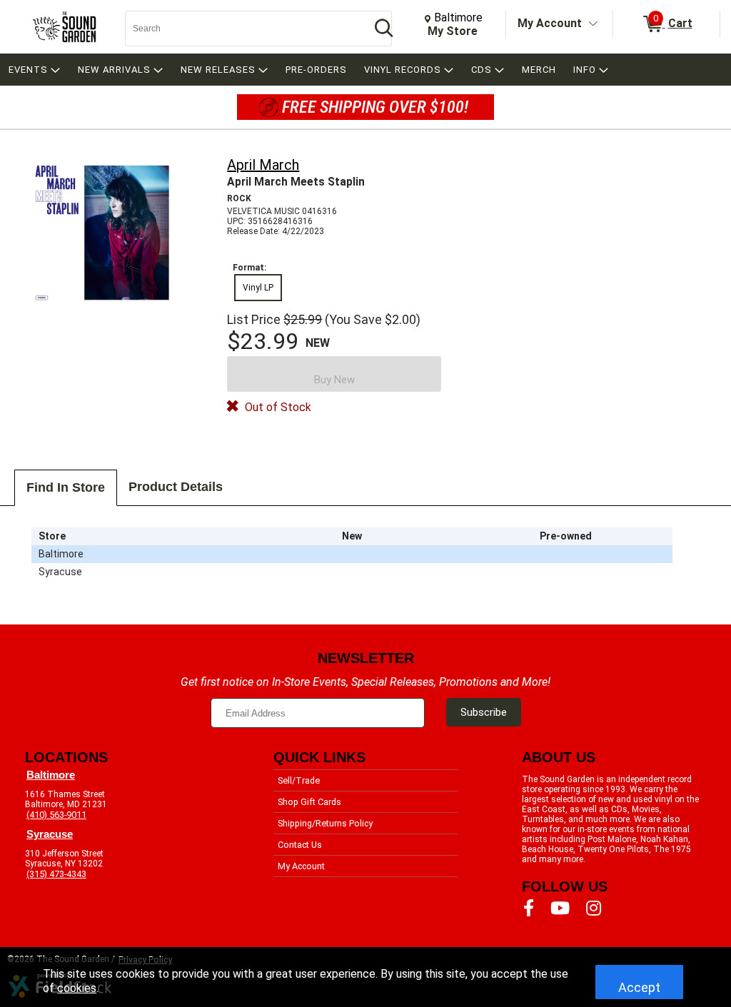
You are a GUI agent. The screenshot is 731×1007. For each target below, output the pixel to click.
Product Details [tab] (175, 487)
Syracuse (49, 834)
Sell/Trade (299, 780)
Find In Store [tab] (65, 487)
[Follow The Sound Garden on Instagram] (594, 909)
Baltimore (50, 775)
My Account (550, 23)
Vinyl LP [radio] (258, 288)
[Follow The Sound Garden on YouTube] (560, 909)
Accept (639, 987)
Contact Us (300, 844)
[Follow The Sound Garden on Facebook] (528, 909)
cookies (76, 988)
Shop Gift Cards (309, 801)
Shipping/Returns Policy (325, 823)
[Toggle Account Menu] (593, 24)
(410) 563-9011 (56, 814)
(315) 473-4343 (56, 874)
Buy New (334, 379)
